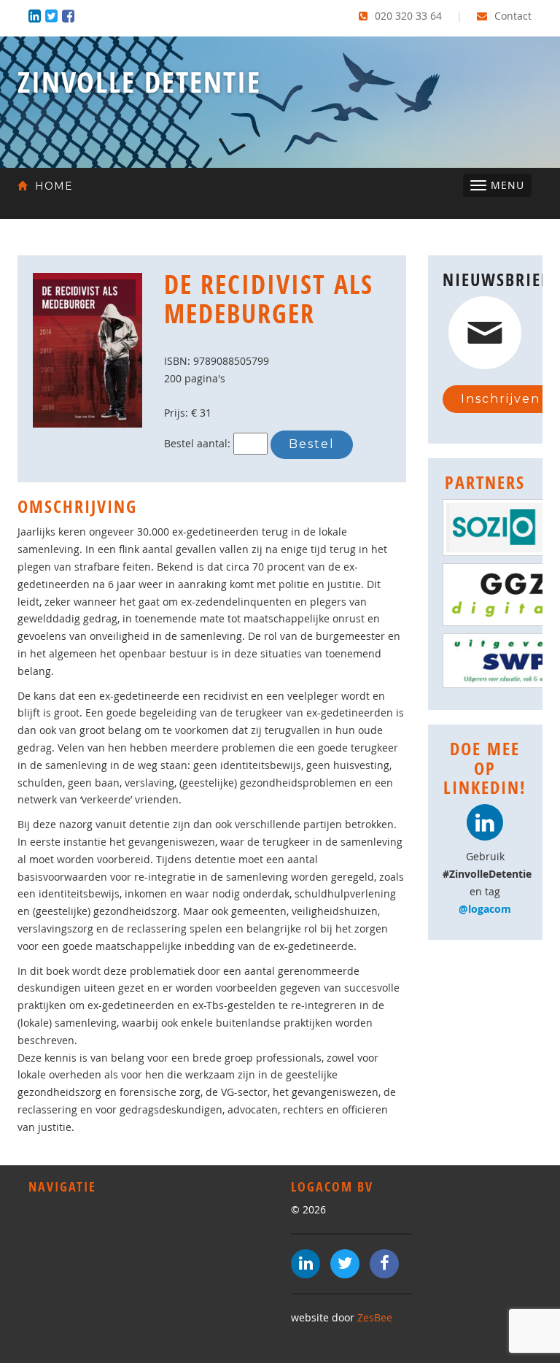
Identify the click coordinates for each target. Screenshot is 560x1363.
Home (52, 186)
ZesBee (374, 1317)
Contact (511, 16)
